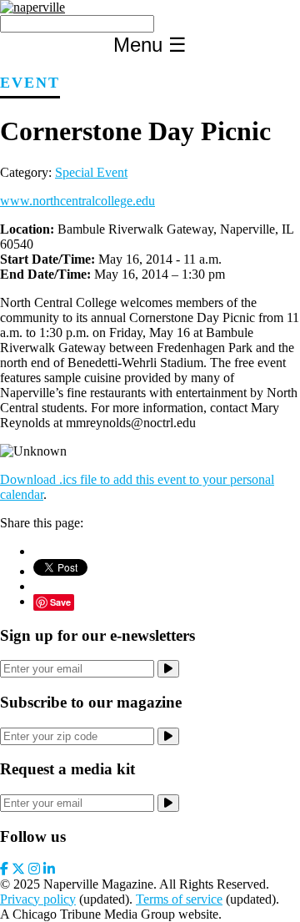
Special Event (91, 172)
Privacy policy (38, 899)
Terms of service (179, 899)
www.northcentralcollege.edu (77, 201)
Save (60, 602)
